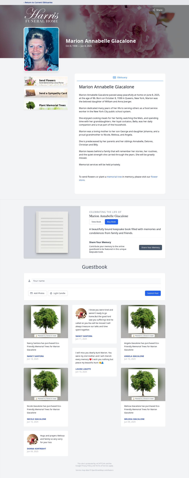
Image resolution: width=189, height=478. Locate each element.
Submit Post (152, 293)
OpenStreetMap (97, 470)
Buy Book (111, 221)
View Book (96, 221)
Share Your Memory (150, 247)
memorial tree (114, 176)
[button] (46, 321)
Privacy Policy (86, 466)
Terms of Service (102, 466)
